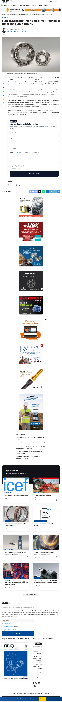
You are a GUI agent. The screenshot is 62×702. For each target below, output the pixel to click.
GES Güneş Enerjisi (48, 638)
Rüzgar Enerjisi (20, 638)
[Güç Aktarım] (8, 1)
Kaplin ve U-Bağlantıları (41, 521)
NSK (29, 185)
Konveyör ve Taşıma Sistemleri (33, 638)
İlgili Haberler (12, 470)
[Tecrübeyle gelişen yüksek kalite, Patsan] (46, 514)
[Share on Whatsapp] (3, 91)
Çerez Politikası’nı (8, 629)
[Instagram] (34, 686)
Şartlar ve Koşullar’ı (8, 626)
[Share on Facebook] (3, 83)
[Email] (3, 99)
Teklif (19, 152)
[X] (36, 682)
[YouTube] (38, 682)
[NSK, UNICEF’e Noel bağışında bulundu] (16, 485)
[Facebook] (34, 682)
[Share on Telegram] (51, 191)
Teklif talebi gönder (34, 173)
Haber (42, 549)
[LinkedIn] (36, 686)
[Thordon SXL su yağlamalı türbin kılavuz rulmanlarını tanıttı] (46, 542)
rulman (33, 185)
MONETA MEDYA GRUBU (43, 693)
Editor (11, 29)
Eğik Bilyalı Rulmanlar (21, 185)
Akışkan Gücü (8, 549)
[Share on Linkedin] (3, 95)
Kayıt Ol (42, 699)
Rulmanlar (5, 17)
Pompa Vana (11, 638)
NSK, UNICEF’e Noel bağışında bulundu (16, 495)
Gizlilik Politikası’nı (8, 624)
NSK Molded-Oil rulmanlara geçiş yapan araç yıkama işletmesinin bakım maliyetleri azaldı (16, 582)
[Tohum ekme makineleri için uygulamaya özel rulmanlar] (46, 485)
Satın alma (36, 152)
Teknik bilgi (27, 152)
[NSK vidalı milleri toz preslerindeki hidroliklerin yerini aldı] (16, 542)
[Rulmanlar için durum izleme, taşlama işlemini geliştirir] (16, 514)
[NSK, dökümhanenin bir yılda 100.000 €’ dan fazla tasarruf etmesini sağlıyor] (46, 571)
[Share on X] (3, 87)
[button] (47, 1)
